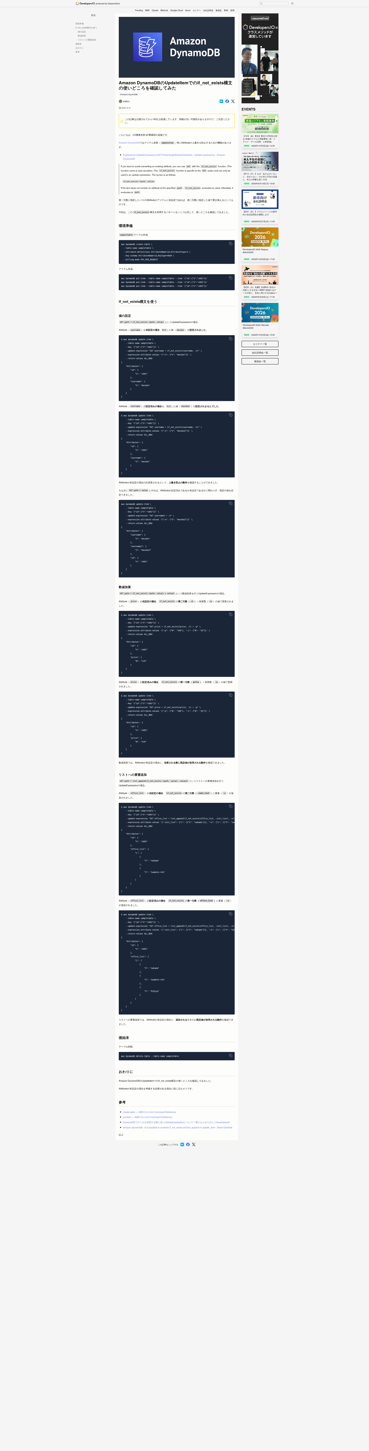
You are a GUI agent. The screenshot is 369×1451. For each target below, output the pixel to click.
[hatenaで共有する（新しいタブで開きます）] (221, 101)
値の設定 (82, 31)
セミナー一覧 (260, 344)
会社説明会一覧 (260, 352)
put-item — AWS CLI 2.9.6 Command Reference (147, 1117)
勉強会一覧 (260, 361)
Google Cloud (176, 10)
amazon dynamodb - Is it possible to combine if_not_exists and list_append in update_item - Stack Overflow (177, 1127)
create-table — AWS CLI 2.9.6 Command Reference (149, 1112)
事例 (226, 10)
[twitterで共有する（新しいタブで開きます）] (233, 101)
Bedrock (164, 10)
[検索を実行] (261, 3)
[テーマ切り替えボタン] (292, 3)
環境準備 (80, 23)
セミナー (197, 10)
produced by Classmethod (108, 3)
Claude (155, 10)
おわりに (80, 47)
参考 (78, 51)
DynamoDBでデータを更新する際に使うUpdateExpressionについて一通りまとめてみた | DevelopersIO (176, 1122)
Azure (188, 10)
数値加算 (82, 35)
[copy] (230, 243)
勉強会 (219, 10)
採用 (232, 10)
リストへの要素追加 (87, 39)
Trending (139, 10)
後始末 (79, 43)
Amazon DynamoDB (130, 94)
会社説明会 (208, 10)
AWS (147, 10)
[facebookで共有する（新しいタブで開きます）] (227, 101)
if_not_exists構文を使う (86, 27)
